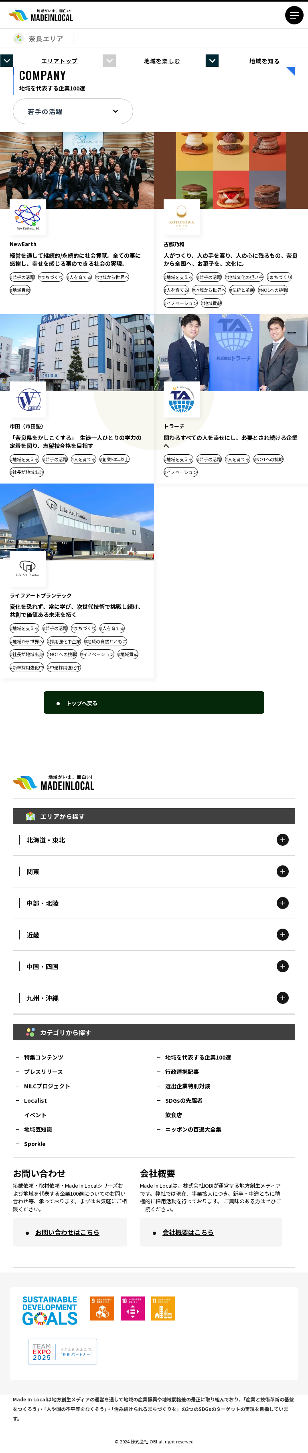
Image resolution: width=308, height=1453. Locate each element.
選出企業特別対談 (187, 1086)
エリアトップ (59, 61)
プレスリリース (43, 1072)
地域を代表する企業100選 (198, 1057)
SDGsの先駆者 (184, 1100)
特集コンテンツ (43, 1057)
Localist (35, 1100)
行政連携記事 (182, 1072)
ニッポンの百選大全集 (193, 1129)
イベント (35, 1115)
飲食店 (173, 1115)
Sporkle (35, 1144)
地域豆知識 (38, 1129)
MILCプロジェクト (47, 1086)
